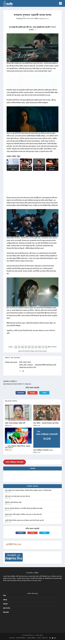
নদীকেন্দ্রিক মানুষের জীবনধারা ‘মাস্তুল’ (13, 502)
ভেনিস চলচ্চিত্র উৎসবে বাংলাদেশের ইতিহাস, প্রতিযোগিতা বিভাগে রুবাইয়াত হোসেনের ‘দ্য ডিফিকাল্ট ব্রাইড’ (28, 490)
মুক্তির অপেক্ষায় (6, 608)
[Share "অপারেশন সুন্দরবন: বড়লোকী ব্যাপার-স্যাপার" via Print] (46, 347)
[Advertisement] (32, 184)
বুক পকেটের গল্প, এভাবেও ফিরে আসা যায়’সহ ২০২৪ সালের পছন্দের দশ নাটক (24, 478)
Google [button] (32, 393)
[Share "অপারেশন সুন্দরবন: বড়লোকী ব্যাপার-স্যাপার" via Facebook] (15, 347)
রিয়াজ (32, 351)
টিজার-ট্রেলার (6, 612)
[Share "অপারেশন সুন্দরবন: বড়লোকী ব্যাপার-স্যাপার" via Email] (43, 347)
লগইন (23, 384)
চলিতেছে (5, 600)
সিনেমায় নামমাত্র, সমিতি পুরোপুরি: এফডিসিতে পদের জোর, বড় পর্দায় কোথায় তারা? (23, 514)
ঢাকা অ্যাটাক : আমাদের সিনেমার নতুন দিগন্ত (45, 423)
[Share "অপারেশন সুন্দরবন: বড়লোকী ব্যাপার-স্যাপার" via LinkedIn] (32, 347)
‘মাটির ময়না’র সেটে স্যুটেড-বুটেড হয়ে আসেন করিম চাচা (17, 496)
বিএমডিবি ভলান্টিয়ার (20, 638)
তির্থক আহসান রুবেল (28, 19)
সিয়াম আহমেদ (43, 351)
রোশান (36, 351)
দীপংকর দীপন (27, 351)
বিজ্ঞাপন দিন (45, 638)
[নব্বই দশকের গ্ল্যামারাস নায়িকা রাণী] (18, 413)
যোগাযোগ (39, 638)
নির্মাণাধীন (5, 604)
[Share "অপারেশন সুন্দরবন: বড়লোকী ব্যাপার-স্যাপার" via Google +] (22, 347)
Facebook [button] (20, 393)
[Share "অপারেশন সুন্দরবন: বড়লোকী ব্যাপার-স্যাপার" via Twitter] (19, 347)
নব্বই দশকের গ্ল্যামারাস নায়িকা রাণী (15, 423)
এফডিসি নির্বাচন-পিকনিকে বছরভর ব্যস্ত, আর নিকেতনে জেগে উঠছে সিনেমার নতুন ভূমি (24, 520)
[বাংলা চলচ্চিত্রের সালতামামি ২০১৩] (46, 438)
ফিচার (4, 595)
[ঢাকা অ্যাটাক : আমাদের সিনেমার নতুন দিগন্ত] (46, 413)
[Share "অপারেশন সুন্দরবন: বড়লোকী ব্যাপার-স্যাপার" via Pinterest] (29, 347)
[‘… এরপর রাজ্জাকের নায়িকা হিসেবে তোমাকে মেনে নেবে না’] (18, 436)
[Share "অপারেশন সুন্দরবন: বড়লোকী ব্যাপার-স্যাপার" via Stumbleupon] (39, 347)
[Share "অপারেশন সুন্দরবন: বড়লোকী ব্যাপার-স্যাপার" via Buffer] (36, 347)
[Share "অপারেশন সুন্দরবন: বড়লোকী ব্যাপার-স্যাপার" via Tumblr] (26, 347)
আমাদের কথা (12, 638)
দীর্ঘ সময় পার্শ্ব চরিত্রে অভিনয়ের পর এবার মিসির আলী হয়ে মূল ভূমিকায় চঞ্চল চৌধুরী (23, 508)
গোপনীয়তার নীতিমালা (31, 638)
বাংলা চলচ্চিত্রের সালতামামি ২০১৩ (43, 450)
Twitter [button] (44, 393)
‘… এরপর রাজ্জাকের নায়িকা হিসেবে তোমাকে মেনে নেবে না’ (17, 447)
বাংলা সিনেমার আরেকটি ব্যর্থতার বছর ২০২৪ (16, 474)
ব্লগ (45, 19)
